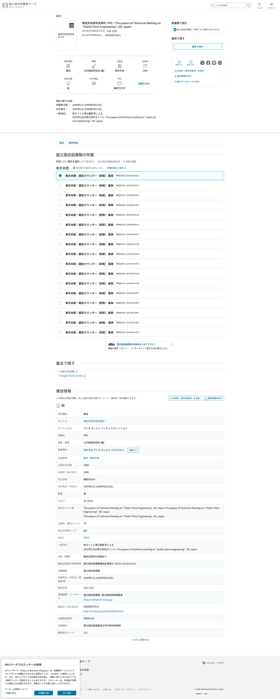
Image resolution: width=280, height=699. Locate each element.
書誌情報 (73, 142)
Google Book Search (71, 375)
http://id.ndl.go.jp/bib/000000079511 (104, 611)
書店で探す (198, 46)
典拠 (132, 450)
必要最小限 (43, 692)
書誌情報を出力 (184, 75)
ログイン (272, 7)
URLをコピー (191, 64)
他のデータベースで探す (188, 81)
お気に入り (179, 64)
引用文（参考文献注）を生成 (190, 70)
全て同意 (67, 692)
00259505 (117, 450)
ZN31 (86, 537)
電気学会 (88, 450)
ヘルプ (260, 7)
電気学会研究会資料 (94, 421)
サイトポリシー (146, 689)
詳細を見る (144, 83)
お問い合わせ (93, 689)
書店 (61, 142)
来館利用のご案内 (115, 167)
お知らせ (107, 689)
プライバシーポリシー (125, 689)
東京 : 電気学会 (91, 458)
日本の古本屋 (67, 371)
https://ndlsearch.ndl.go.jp (98, 599)
